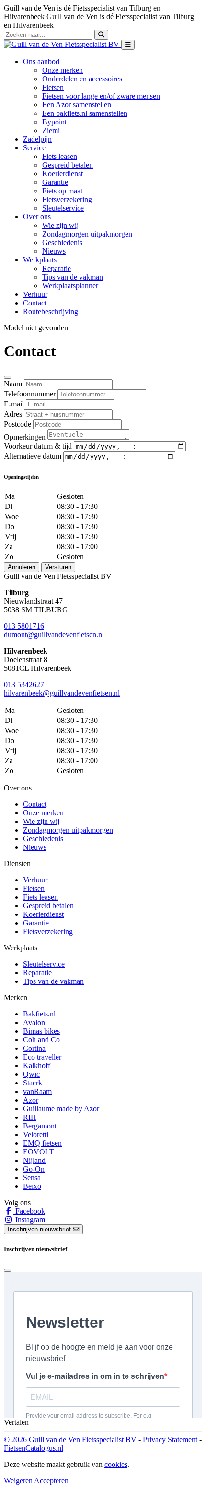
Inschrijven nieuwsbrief (40, 1229)
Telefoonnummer (30, 394)
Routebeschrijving (50, 311)
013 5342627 (24, 684)
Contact (34, 303)
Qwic (31, 1074)
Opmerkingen (25, 437)
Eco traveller (42, 1057)
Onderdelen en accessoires (82, 79)
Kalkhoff (36, 1065)
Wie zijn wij (60, 225)
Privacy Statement (170, 1439)
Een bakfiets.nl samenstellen (84, 113)
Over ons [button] (37, 217)
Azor (30, 1100)
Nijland (34, 1160)
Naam (13, 384)
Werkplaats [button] (40, 260)
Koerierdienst (62, 173)
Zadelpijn (37, 139)
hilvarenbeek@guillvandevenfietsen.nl (62, 693)
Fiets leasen (59, 156)
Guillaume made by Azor (61, 1109)
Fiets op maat (62, 191)
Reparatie (56, 268)
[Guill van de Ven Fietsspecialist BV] (62, 44)
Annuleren (21, 567)
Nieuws (54, 251)
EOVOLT (38, 1152)
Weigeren (18, 1481)
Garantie (55, 182)
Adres (13, 414)
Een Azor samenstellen (76, 105)
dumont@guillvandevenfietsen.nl (54, 635)
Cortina (34, 1048)
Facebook (29, 1211)
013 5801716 (24, 626)
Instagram (29, 1220)
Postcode (17, 424)
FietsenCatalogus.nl (33, 1448)
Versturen (58, 567)
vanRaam (37, 1091)
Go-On (34, 1169)
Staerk (32, 1083)
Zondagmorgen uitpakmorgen (87, 234)
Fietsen (53, 87)
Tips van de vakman (72, 277)
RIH (29, 1117)
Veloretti (35, 1134)
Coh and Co (41, 1040)
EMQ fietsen (42, 1143)
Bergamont (40, 1126)
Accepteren (51, 1481)
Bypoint (54, 122)
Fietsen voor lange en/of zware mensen (101, 96)
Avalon (34, 1022)
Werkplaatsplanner (70, 286)
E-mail (14, 404)
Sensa (32, 1177)
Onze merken (62, 70)
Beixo (32, 1186)
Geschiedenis (62, 242)
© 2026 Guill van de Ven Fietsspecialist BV (70, 1439)
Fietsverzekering (67, 199)
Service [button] (34, 148)
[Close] (7, 377)
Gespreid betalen (67, 165)
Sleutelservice (63, 208)
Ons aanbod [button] (41, 61)
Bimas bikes (41, 1031)
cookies (115, 1464)
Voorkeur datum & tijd (38, 446)
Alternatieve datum (32, 456)
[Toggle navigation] (128, 45)
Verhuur (35, 294)
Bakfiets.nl (39, 1014)
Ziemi (51, 130)
